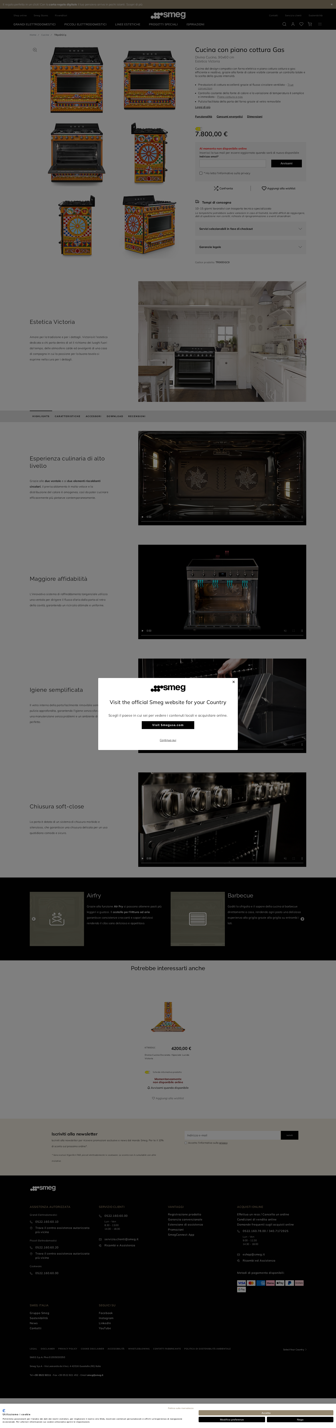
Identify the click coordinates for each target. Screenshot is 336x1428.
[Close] (233, 681)
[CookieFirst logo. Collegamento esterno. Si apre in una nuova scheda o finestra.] (4, 1410)
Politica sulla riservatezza (180, 1408)
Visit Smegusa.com (168, 725)
